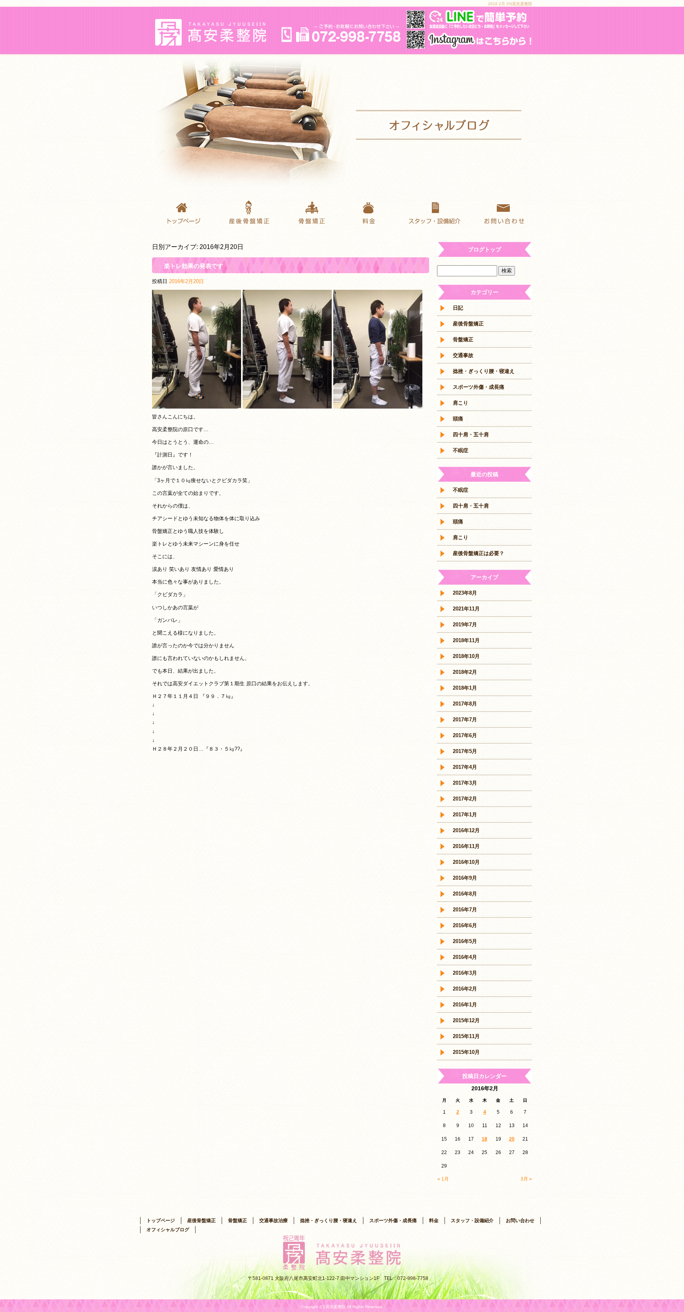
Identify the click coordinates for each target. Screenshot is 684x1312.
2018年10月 (466, 656)
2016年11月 (466, 846)
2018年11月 (466, 640)
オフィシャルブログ (167, 1229)
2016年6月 (465, 925)
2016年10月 (466, 862)
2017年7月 (465, 720)
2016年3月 (465, 973)
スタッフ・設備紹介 (437, 212)
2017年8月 (465, 704)
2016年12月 (466, 830)
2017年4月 (465, 767)
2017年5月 (465, 751)
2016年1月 (465, 1005)
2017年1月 (465, 815)
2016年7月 (465, 910)
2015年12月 (466, 1020)
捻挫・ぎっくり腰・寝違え (484, 371)
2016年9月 (465, 878)
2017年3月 (465, 783)
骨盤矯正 (310, 212)
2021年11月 (466, 609)
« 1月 (443, 1179)
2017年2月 (465, 799)
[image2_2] (196, 404)
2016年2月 (465, 989)
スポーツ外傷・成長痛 (478, 387)
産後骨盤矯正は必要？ (478, 553)
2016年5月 (465, 941)
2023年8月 (465, 593)
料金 (373, 212)
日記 (458, 308)
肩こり (460, 403)
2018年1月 (465, 688)
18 (484, 1139)
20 (512, 1139)
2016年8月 (465, 894)
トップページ (183, 212)
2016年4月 (465, 957)
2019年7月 (465, 624)
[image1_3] (377, 404)
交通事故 (463, 355)
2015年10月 (466, 1052)
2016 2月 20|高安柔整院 (510, 4)
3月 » (526, 1179)
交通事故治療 (273, 1220)
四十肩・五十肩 (471, 434)
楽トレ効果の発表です (193, 265)
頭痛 (458, 419)
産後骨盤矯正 (247, 212)
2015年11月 (466, 1036)
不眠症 (460, 450)
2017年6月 (465, 735)
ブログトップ (484, 249)
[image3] (287, 404)
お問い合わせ (500, 212)
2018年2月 (465, 672)
